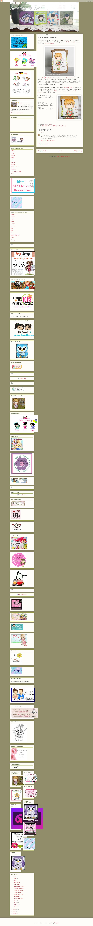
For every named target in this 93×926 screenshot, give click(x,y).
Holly (12, 157)
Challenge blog (68, 87)
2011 (14, 911)
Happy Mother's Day (18, 894)
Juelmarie (13, 226)
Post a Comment (44, 144)
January (16, 906)
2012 (14, 909)
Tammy (13, 240)
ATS (43, 126)
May (15, 880)
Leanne (13, 233)
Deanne (13, 155)
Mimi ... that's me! (15, 235)
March (15, 903)
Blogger (56, 923)
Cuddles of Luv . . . (29, 8)
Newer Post (42, 151)
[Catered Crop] (22, 378)
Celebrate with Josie (19, 888)
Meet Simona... (17, 884)
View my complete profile (17, 112)
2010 (14, 913)
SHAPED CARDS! (49, 43)
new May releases (68, 78)
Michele (13, 164)
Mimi (20, 103)
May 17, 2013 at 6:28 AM (47, 140)
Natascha (13, 169)
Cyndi (12, 219)
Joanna (12, 223)
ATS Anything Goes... (19, 898)
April (15, 901)
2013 (14, 877)
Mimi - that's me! (15, 167)
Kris (12, 230)
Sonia (12, 237)
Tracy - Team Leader (16, 171)
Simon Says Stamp (60, 126)
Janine (12, 160)
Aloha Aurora (17, 882)
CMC (46, 126)
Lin (41, 133)
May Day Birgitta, (47, 78)
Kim (12, 228)
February (16, 905)
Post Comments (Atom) (63, 156)
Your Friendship (17, 892)
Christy (13, 216)
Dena (12, 221)
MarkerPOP (51, 126)
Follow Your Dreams (18, 890)
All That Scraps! (70, 42)
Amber (12, 150)
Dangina (13, 153)
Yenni (12, 173)
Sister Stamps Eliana (18, 886)
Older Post (78, 151)
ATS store (56, 91)
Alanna (12, 214)
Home (60, 151)
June (15, 878)
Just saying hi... (17, 896)
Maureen (13, 162)
